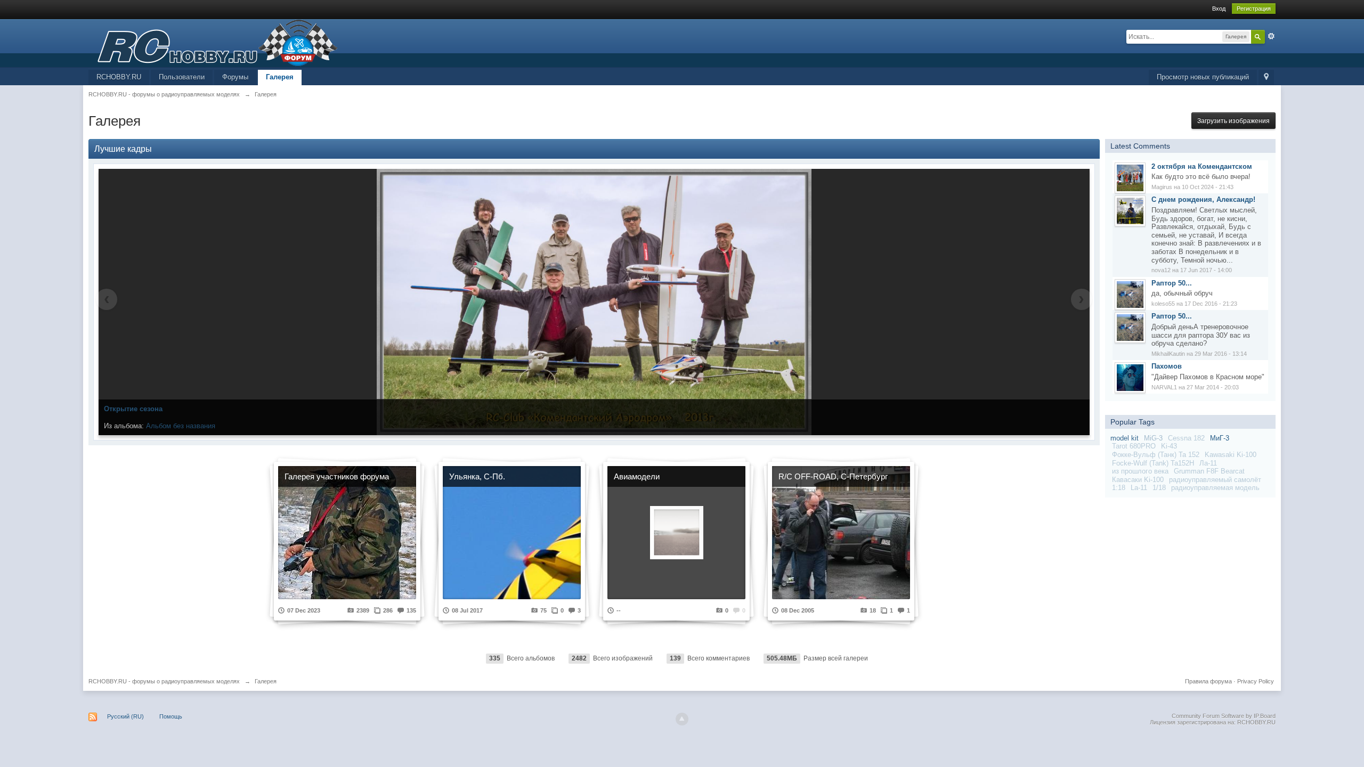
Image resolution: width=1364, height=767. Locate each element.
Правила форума (1208, 681)
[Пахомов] (1130, 377)
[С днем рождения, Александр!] (1130, 211)
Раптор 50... (1171, 283)
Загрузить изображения (1233, 121)
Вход (1218, 8)
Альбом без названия (180, 426)
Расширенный (1271, 36)
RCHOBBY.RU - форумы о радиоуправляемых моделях (164, 681)
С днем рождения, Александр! (1203, 199)
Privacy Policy (1255, 681)
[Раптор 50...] (1130, 294)
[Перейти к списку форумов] (213, 42)
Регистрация (1254, 8)
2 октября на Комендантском (1201, 166)
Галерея (280, 77)
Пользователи (182, 77)
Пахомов (1166, 366)
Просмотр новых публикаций (1203, 77)
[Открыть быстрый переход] (1266, 77)
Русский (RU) (125, 716)
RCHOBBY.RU (118, 77)
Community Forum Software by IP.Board (1224, 716)
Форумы (235, 77)
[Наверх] (682, 719)
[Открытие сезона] (594, 302)
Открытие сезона (133, 409)
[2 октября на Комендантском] (1130, 177)
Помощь (170, 716)
